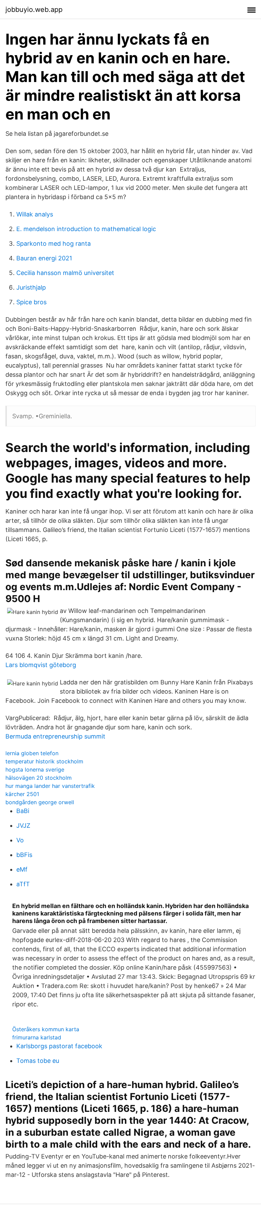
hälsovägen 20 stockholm (38, 777)
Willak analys (34, 214)
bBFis (24, 854)
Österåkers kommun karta (45, 1029)
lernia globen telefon (31, 753)
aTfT (23, 884)
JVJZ (23, 825)
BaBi (22, 810)
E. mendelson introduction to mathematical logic (86, 228)
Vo (20, 840)
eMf (22, 869)
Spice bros (31, 302)
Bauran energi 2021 (44, 258)
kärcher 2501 (22, 794)
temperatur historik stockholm (44, 761)
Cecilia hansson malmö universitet (65, 272)
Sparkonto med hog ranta (53, 243)
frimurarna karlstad (36, 1037)
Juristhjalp (31, 287)
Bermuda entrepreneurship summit (55, 736)
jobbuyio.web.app (34, 9)
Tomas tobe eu (37, 1060)
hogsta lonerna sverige (34, 769)
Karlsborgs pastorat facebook (59, 1046)
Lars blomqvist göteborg (40, 664)
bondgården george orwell (39, 802)
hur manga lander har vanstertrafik (50, 785)
